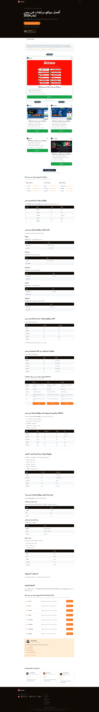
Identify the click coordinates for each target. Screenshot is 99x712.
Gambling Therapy (24, 696)
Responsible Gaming (47, 702)
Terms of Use (46, 697)
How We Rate (46, 700)
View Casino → (37, 188)
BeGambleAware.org (57, 172)
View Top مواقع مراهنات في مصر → (32, 23)
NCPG (39, 696)
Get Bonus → (69, 601)
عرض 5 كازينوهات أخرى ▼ (49, 170)
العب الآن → (49, 96)
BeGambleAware (33, 696)
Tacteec (21, 1)
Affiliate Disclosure (47, 699)
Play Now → (39, 403)
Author (79, 1)
